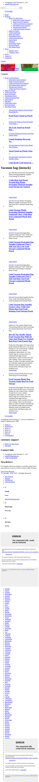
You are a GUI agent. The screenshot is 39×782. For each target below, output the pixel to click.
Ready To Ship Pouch (16, 18)
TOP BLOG (9, 480)
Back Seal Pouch (14, 34)
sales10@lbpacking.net (12, 499)
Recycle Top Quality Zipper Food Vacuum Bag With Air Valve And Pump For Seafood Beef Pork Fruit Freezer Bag (21, 338)
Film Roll (12, 42)
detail (15, 197)
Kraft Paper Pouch (14, 43)
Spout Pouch (13, 40)
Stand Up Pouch (14, 31)
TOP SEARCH (10, 482)
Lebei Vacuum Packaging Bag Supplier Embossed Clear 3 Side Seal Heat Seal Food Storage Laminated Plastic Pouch (21, 278)
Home (7, 15)
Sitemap (7, 478)
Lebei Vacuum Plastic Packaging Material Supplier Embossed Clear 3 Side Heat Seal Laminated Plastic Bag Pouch (20, 214)
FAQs (7, 54)
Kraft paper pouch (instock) (21, 20)
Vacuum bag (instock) (20, 27)
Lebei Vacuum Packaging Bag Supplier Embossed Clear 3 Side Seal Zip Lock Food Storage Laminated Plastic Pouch (21, 246)
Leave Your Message (7, 471)
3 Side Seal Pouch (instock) (21, 29)
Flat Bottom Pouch (15, 36)
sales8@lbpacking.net (12, 4)
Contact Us (8, 58)
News (6, 49)
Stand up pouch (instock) (21, 22)
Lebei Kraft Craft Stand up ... (21, 163)
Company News (14, 52)
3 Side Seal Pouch (14, 33)
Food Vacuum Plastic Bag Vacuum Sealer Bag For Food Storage (21, 381)
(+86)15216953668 (11, 458)
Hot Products (9, 476)
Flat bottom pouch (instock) (21, 25)
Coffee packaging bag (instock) (23, 24)
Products (7, 16)
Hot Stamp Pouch (14, 47)
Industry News (13, 51)
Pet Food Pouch (14, 45)
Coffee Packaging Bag (16, 38)
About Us (8, 56)
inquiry (11, 197)
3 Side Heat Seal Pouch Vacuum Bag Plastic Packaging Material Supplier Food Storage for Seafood (20, 183)
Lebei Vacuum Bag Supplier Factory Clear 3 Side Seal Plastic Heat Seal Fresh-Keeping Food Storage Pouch (21, 308)
